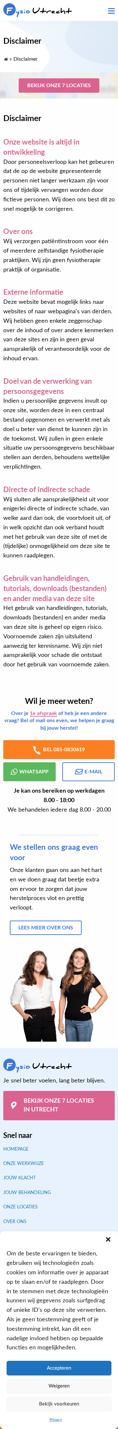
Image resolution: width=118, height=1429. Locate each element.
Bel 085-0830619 (64, 749)
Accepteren (59, 1368)
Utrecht (39, 11)
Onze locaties (20, 1207)
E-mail (93, 771)
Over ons (15, 1221)
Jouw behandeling (27, 1192)
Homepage (16, 1149)
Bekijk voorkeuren (59, 1404)
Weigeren (59, 1386)
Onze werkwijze (23, 1163)
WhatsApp (34, 771)
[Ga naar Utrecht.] (5, 58)
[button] (108, 1239)
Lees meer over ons (45, 927)
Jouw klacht (19, 1178)
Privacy (55, 1419)
